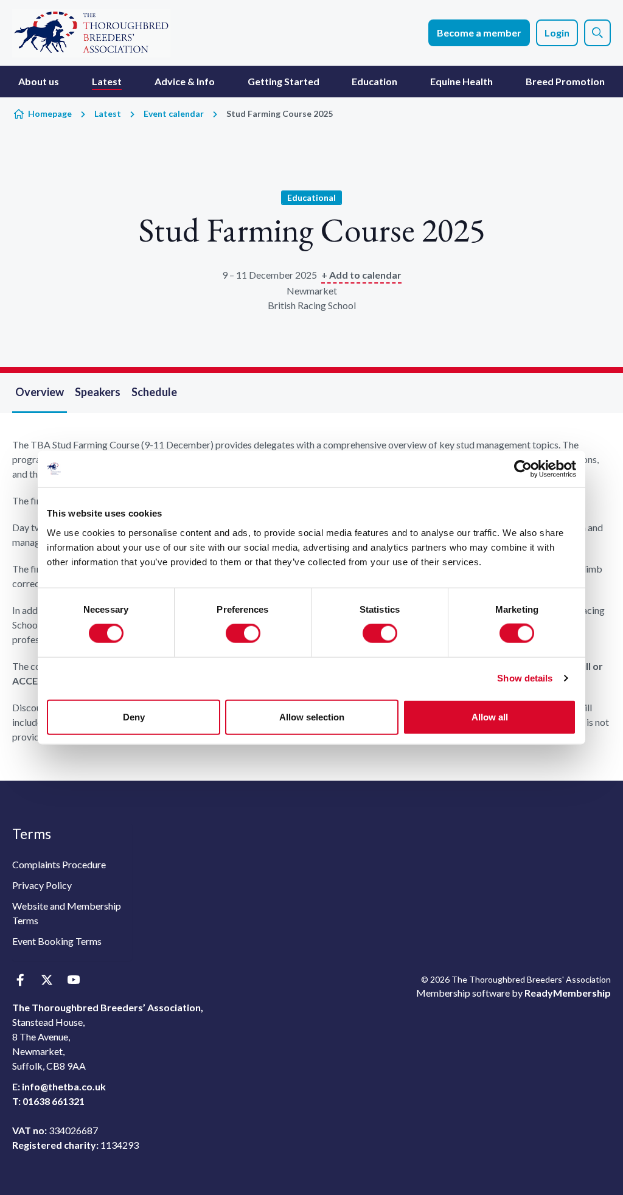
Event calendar (174, 113)
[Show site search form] (597, 32)
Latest (107, 81)
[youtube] (73, 980)
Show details (524, 678)
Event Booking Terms (57, 941)
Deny (134, 716)
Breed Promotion (565, 81)
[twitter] (46, 980)
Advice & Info (185, 81)
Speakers (97, 392)
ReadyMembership (567, 992)
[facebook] (19, 980)
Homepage (50, 113)
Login (557, 32)
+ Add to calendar (361, 274)
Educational (311, 197)
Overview (39, 392)
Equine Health (461, 81)
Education (374, 81)
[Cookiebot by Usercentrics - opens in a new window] (523, 469)
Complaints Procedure (59, 864)
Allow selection (311, 716)
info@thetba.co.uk (64, 1086)
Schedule (154, 392)
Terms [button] (31, 833)
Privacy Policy (42, 885)
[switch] (243, 633)
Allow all (490, 716)
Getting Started (283, 81)
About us (38, 81)
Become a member (479, 32)
